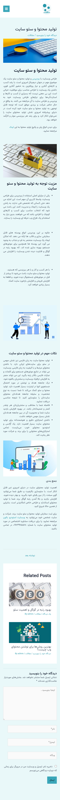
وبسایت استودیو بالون (14, 517)
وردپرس (36, 79)
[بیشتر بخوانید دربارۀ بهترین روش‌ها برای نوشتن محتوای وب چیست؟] (30, 632)
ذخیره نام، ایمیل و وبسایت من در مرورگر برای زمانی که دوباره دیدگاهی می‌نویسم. (30, 768)
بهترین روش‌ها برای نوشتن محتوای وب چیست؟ (31, 648)
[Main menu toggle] (6, 9)
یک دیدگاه (47, 614)
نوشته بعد (30, 555)
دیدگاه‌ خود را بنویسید (46, 35)
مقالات (31, 35)
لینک (11, 127)
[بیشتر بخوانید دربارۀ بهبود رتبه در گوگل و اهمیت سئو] (30, 594)
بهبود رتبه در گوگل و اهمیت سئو (32, 610)
